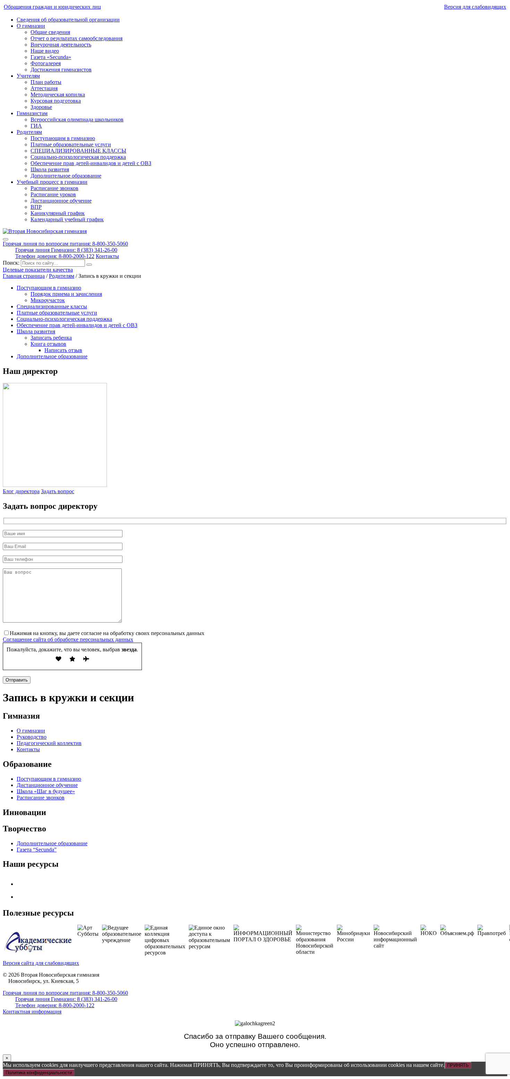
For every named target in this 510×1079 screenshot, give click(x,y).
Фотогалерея (46, 63)
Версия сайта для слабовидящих (41, 963)
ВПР (36, 207)
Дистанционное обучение (61, 201)
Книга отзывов (48, 344)
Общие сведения (50, 32)
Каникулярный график (58, 213)
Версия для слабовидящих (475, 7)
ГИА (36, 126)
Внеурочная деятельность (61, 45)
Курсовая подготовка (56, 101)
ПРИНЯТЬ (458, 1065)
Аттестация (44, 88)
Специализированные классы (52, 306)
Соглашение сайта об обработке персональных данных (68, 639)
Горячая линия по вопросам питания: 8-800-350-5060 (65, 244)
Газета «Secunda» (51, 57)
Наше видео (45, 51)
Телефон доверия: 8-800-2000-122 (54, 256)
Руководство (31, 737)
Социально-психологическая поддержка (78, 157)
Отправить (17, 680)
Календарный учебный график (67, 219)
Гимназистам (32, 113)
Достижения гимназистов (61, 69)
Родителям (29, 132)
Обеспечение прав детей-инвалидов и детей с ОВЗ (91, 163)
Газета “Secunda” (37, 850)
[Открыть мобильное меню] (5, 239)
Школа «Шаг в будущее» (46, 791)
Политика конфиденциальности (39, 1072)
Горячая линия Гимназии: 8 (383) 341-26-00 (66, 250)
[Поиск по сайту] (89, 265)
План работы (46, 82)
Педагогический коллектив (49, 743)
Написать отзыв (63, 350)
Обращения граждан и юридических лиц (52, 7)
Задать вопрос (57, 491)
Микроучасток (48, 300)
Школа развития (50, 169)
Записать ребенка (51, 338)
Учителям (28, 76)
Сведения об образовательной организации (68, 20)
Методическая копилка (58, 94)
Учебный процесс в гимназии (52, 182)
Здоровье (41, 107)
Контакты (107, 256)
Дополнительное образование (66, 176)
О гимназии (31, 26)
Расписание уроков (53, 194)
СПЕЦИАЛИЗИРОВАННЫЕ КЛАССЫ (78, 151)
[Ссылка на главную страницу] (45, 231)
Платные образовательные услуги (71, 144)
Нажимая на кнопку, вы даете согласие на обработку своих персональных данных (107, 633)
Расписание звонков (54, 188)
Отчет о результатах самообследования (76, 38)
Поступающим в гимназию (63, 138)
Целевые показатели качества (38, 270)
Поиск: (12, 263)
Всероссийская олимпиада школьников (77, 119)
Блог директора (21, 491)
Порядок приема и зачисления (66, 294)
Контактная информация (32, 1011)
